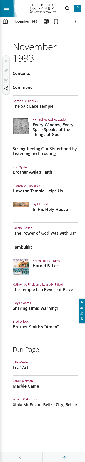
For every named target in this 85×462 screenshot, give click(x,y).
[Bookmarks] (56, 21)
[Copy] (6, 81)
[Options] (75, 21)
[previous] (21, 457)
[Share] (6, 88)
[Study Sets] (46, 21)
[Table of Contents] (5, 21)
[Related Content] (65, 21)
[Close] (6, 61)
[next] (63, 457)
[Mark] (6, 71)
